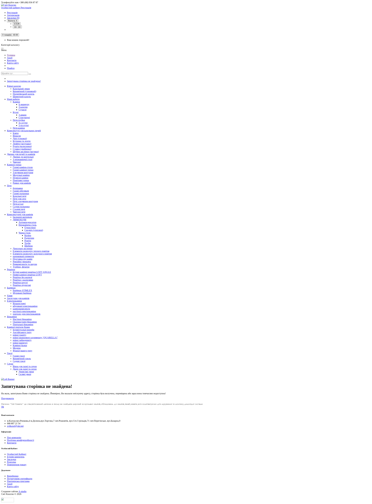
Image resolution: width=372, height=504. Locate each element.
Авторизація (13, 15)
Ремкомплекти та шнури (25, 264)
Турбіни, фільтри (21, 267)
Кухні (15, 112)
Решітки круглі (20, 282)
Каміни (16, 102)
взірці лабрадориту (22, 340)
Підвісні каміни (20, 178)
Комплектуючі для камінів (20, 214)
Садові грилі (19, 361)
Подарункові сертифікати (19, 478)
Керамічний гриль (22, 358)
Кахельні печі (19, 196)
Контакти (11, 60)
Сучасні (22, 109)
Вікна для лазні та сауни (25, 366)
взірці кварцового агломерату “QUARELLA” (35, 337)
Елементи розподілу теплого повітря (31, 251)
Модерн (17, 348)
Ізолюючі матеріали (22, 217)
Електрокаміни (14, 301)
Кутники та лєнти (22, 141)
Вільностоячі (19, 303)
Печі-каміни (19, 128)
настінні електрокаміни (24, 311)
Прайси (11, 68)
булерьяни (18, 188)
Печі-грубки (19, 120)
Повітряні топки (21, 180)
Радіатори (29, 238)
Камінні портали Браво (18, 327)
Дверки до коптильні (23, 157)
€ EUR (16, 24)
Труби (27, 243)
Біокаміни (12, 316)
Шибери (28, 246)
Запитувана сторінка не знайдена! (24, 81)
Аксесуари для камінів (18, 298)
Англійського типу (22, 332)
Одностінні (30, 227)
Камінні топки (14, 164)
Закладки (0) (13, 18)
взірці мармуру (20, 343)
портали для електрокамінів (26, 314)
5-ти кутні (24, 125)
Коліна (27, 235)
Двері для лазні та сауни (25, 369)
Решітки (11, 269)
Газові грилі (19, 356)
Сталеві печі (19, 209)
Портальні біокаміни (23, 324)
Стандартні (24, 117)
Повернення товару (16, 464)
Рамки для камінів (22, 183)
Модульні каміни (21, 175)
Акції (9, 57)
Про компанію (14, 437)
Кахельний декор (21, 88)
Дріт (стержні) (20, 138)
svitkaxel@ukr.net (15, 426)
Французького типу (22, 350)
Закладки (11, 459)
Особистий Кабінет (16, 454)
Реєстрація (12, 12)
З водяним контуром (23, 172)
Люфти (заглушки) (22, 143)
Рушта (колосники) (22, 146)
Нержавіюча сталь (27, 225)
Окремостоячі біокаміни (25, 322)
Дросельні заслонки (22, 248)
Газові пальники (21, 193)
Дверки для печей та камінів (21, 154)
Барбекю (11, 288)
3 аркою (22, 115)
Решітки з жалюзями (23, 280)
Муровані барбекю (22, 293)
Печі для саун (19, 198)
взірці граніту (19, 335)
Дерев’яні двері (26, 371)
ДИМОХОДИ (19, 219)
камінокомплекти (21, 309)
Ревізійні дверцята (22, 261)
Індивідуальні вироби (23, 329)
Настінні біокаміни (22, 319)
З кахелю (23, 107)
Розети (27, 240)
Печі (9, 185)
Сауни (10, 364)
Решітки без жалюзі (22, 277)
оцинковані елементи (23, 256)
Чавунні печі (19, 212)
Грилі (9, 353)
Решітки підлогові (22, 285)
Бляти (16, 133)
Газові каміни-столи (23, 167)
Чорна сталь (25, 233)
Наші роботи (13, 99)
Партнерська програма (18, 481)
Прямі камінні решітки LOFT (27, 274)
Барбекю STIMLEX (22, 290)
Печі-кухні (18, 204)
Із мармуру (24, 104)
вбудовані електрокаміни (25, 306)
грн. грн (17, 27)
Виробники (12, 476)
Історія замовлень (15, 457)
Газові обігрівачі (21, 191)
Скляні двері (25, 374)
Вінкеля (17, 136)
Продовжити (7, 398)
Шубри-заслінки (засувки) (26, 151)
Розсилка (11, 462)
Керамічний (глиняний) (24, 91)
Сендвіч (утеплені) (33, 230)
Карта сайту (13, 63)
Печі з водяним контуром (25, 201)
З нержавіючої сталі (22, 159)
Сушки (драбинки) (22, 149)
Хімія (9, 295)
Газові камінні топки (23, 170)
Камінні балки (20, 345)
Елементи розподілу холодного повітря (32, 254)
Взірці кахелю (14, 86)
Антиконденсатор (27, 222)
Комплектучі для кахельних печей (24, 130)
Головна (11, 55)
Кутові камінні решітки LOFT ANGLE (32, 272)
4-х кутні (23, 123)
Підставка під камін (22, 259)
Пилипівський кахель (23, 94)
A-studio (22, 491)
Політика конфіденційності (20, 440)
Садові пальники (21, 206)
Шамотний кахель (22, 96)
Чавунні (17, 162)
